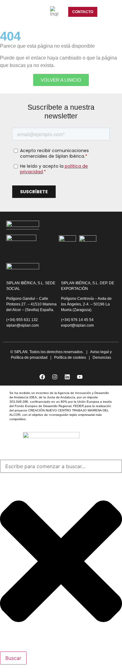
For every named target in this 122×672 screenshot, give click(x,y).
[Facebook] (42, 376)
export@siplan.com (77, 325)
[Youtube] (79, 376)
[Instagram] (54, 376)
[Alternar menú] (108, 12)
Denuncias (102, 357)
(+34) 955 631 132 (22, 320)
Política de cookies (70, 357)
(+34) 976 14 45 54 (77, 320)
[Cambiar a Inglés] (54, 11)
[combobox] (61, 466)
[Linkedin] (67, 376)
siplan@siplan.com (22, 325)
